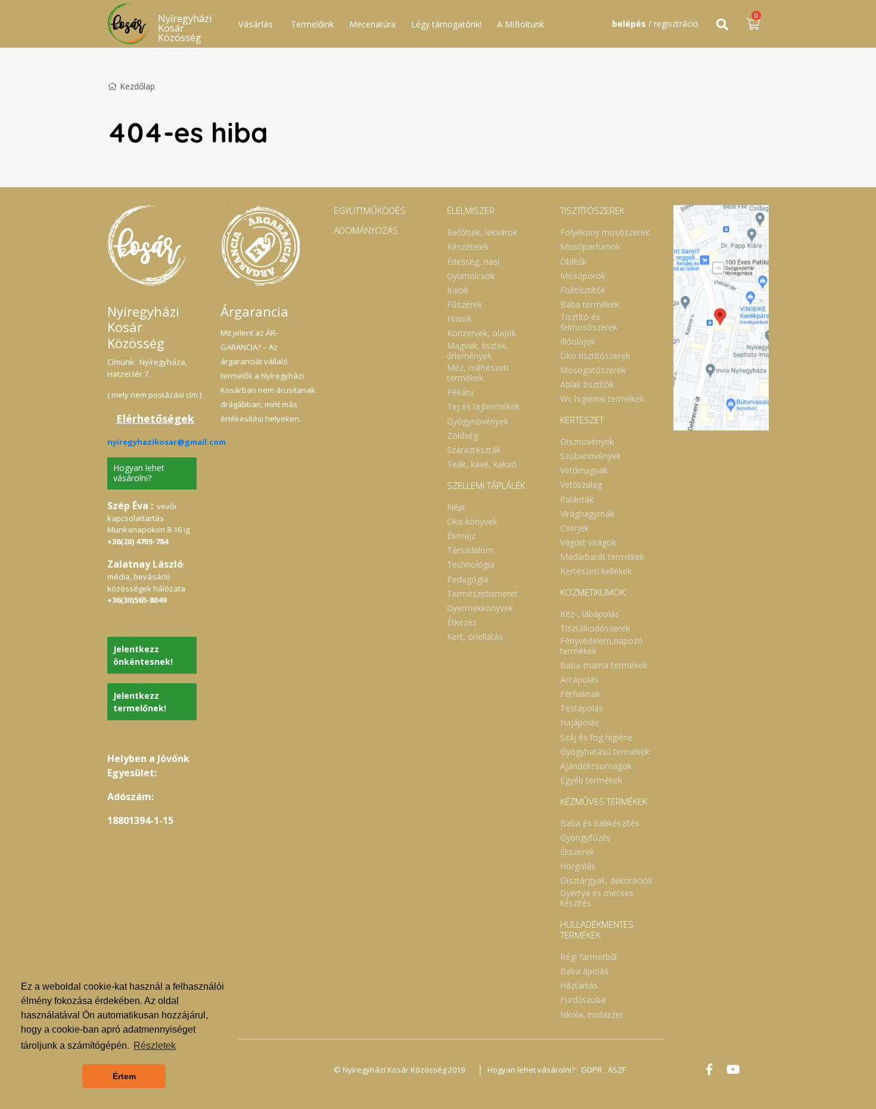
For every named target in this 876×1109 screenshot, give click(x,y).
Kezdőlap (137, 86)
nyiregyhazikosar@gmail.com (166, 441)
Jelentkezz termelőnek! (139, 702)
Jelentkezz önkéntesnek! (143, 655)
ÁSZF (617, 1069)
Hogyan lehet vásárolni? (138, 473)
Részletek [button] (154, 1045)
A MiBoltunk (520, 24)
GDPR (591, 1069)
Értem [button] (124, 1076)
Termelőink (312, 24)
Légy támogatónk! (446, 24)
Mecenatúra (372, 24)
